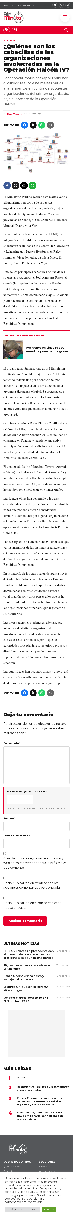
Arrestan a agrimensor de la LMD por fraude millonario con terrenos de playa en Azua (42, 1116)
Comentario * (11, 743)
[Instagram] (67, 5)
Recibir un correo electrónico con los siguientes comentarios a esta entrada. (31, 885)
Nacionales (44, 1166)
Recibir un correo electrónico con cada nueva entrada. (32, 905)
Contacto (8, 1171)
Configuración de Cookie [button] (22, 1209)
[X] (61, 5)
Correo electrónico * (16, 835)
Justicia (9, 40)
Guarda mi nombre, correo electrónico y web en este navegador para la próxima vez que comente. (35, 863)
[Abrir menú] (65, 17)
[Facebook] (54, 5)
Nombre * (9, 818)
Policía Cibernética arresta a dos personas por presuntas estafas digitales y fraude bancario (39, 1101)
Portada (22, 1077)
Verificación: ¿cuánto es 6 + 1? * (27, 791)
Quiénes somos (11, 1166)
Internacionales (47, 1171)
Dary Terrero (14, 114)
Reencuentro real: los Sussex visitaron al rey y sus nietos (43, 1088)
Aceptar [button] (49, 1209)
